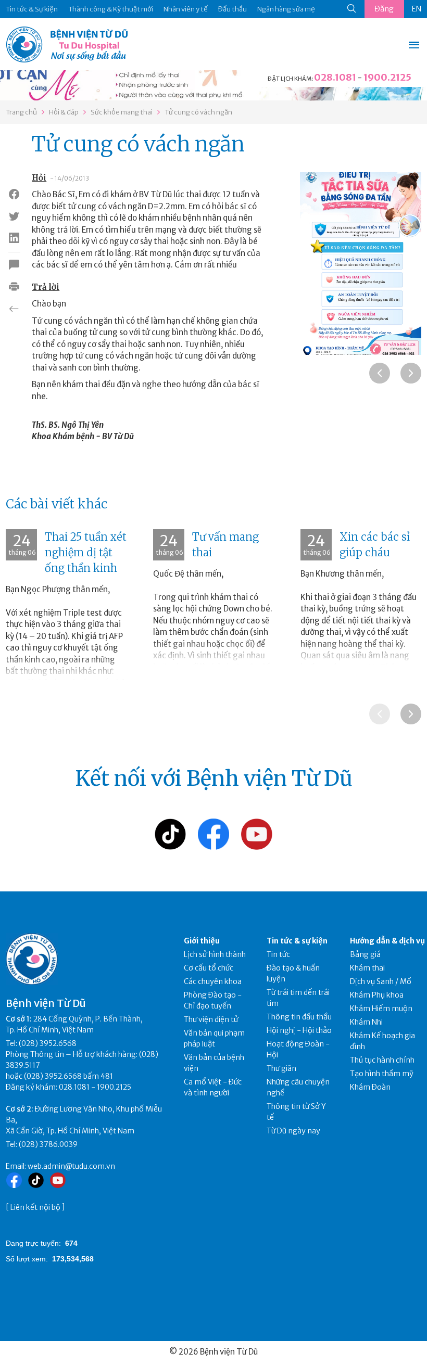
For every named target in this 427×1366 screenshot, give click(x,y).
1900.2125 (387, 77)
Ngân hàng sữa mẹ (286, 9)
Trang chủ (21, 112)
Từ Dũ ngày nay (293, 1130)
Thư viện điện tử (211, 1019)
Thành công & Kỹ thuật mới (110, 9)
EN (416, 9)
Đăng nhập (384, 11)
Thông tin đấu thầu (299, 1017)
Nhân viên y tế (186, 9)
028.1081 (335, 77)
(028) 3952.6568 (48, 1043)
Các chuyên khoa (213, 981)
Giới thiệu (202, 941)
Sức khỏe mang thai (122, 112)
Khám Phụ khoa (377, 995)
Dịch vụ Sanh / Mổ (380, 981)
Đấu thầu (232, 9)
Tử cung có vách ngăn (198, 112)
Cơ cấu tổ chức (208, 968)
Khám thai (367, 968)
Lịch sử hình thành (215, 954)
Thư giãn (281, 1068)
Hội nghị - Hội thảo (299, 1030)
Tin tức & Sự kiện (32, 9)
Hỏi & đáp (64, 112)
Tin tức (278, 954)
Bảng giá (365, 954)
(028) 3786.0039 (48, 1144)
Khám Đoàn (370, 1087)
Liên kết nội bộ (35, 1207)
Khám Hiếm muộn (381, 1008)
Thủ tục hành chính (382, 1060)
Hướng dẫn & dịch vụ (387, 941)
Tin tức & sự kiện (297, 941)
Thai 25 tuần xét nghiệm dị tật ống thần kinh (86, 552)
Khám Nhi (366, 1022)
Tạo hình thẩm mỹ (381, 1073)
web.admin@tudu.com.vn (71, 1166)
